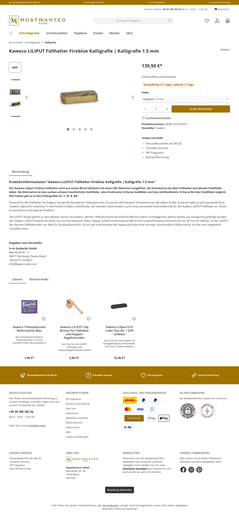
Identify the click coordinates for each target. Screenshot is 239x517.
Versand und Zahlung (77, 403)
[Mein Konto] (217, 20)
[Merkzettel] (206, 20)
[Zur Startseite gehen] (37, 20)
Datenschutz (73, 427)
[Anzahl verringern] (145, 109)
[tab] (20, 172)
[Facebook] (183, 469)
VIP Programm (73, 399)
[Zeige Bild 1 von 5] (68, 129)
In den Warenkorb (201, 109)
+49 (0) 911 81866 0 (20, 260)
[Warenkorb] (226, 20)
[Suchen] (170, 20)
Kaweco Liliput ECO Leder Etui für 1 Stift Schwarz (119, 330)
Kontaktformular (37, 425)
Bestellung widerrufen (119, 489)
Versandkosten (111, 505)
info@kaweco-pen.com (23, 264)
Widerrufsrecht (74, 422)
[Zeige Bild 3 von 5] (79, 129)
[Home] (14, 33)
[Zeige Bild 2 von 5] (74, 129)
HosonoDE (131, 508)
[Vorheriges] (26, 97)
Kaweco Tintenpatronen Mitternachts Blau (29, 328)
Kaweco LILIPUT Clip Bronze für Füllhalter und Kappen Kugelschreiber (74, 332)
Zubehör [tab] (17, 279)
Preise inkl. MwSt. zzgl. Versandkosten (159, 76)
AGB (68, 432)
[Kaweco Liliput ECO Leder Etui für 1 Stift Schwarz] (119, 306)
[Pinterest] (199, 469)
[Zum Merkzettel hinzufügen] (43, 319)
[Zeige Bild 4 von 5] (85, 129)
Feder (145, 92)
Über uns (71, 408)
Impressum (72, 413)
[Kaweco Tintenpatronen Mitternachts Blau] (29, 306)
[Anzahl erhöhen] (167, 109)
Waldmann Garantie (77, 417)
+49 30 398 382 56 (21, 412)
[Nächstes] (132, 97)
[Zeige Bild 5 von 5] (91, 129)
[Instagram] (191, 469)
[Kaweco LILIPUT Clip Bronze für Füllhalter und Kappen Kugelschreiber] (74, 306)
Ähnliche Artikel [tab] (38, 279)
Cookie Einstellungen (77, 436)
